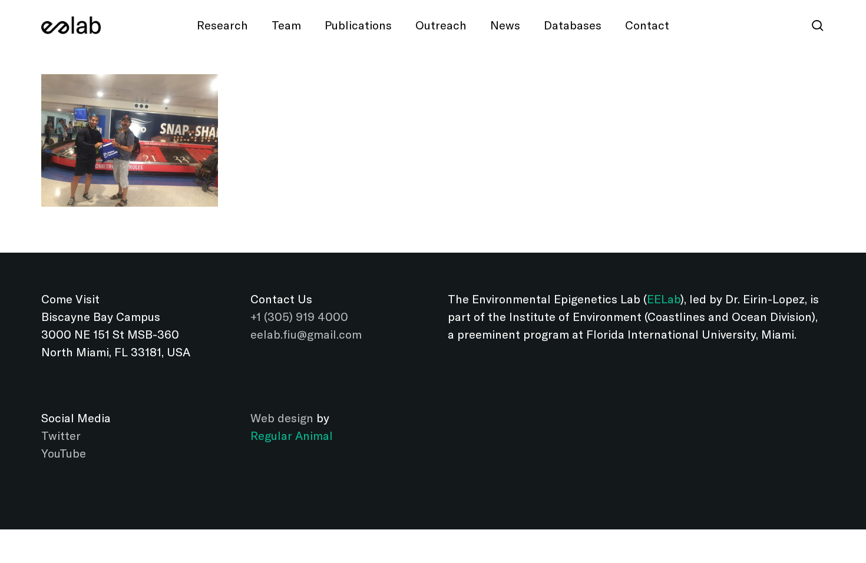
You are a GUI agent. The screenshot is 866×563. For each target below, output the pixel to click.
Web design (281, 417)
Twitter (61, 435)
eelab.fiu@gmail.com (306, 334)
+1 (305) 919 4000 (299, 316)
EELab (663, 299)
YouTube (63, 453)
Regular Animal (291, 435)
